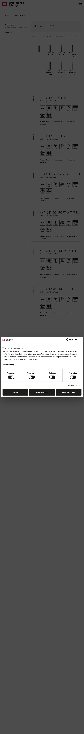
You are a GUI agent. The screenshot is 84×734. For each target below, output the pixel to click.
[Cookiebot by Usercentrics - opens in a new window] (67, 340)
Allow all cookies (68, 392)
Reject (15, 392)
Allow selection (42, 392)
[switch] (32, 377)
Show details (72, 385)
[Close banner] (80, 340)
